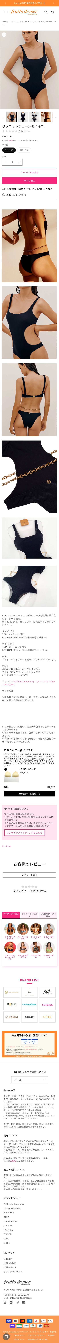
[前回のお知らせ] (5, 3)
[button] (6, 12)
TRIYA (6, 1238)
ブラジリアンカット (20, 21)
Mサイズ (25, 151)
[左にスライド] (3, 117)
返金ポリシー (19, 1335)
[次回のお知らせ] (54, 3)
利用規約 (51, 1335)
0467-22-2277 (22, 1294)
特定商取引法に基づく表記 (38, 1339)
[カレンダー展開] (6, 1336)
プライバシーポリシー (36, 1335)
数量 (4, 156)
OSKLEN (8, 1234)
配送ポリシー (19, 1339)
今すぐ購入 (29, 180)
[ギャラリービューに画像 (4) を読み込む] (46, 117)
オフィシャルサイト (13, 1271)
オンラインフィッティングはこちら (24, 832)
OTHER (7, 1242)
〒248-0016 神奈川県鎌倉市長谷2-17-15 (24, 1289)
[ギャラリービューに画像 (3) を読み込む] (34, 117)
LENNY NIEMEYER (12, 1208)
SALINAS (8, 1225)
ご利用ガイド (10, 1267)
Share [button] (8, 846)
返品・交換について (16, 194)
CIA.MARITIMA (11, 1221)
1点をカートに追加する (29, 793)
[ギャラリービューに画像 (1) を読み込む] (11, 117)
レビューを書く (29, 875)
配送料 (11, 140)
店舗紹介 (8, 1258)
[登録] (44, 1079)
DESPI (7, 1217)
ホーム (5, 21)
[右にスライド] (56, 117)
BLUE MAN (9, 1212)
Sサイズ (9, 150)
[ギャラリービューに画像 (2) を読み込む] (23, 117)
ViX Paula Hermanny (14, 1204)
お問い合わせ (10, 1263)
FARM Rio (8, 1229)
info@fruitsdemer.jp (21, 1297)
